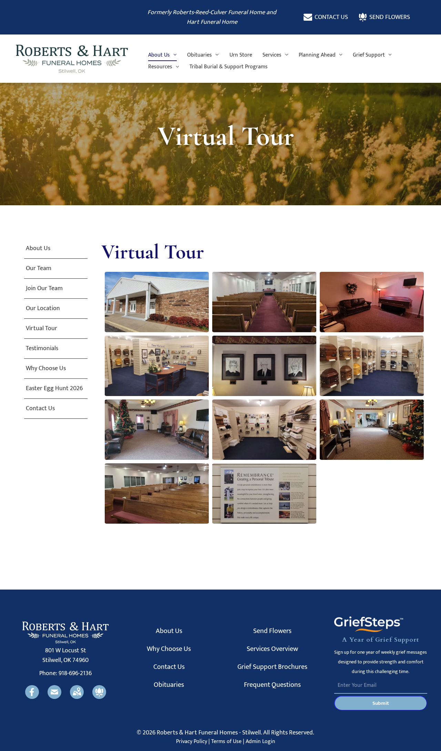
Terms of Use (226, 741)
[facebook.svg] (32, 697)
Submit (380, 703)
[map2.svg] (77, 697)
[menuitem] (162, 55)
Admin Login (260, 741)
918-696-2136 (75, 673)
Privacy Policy (191, 741)
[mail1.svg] (54, 697)
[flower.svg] (99, 697)
